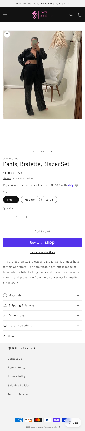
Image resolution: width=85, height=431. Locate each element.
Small (11, 199)
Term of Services (18, 394)
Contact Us (15, 358)
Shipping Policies (19, 385)
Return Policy (16, 367)
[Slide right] (51, 151)
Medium (30, 199)
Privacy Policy (16, 376)
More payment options (42, 252)
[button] (5, 14)
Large (49, 199)
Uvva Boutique (37, 427)
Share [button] (11, 336)
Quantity (8, 208)
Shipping (7, 178)
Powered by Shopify (52, 427)
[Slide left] (33, 151)
